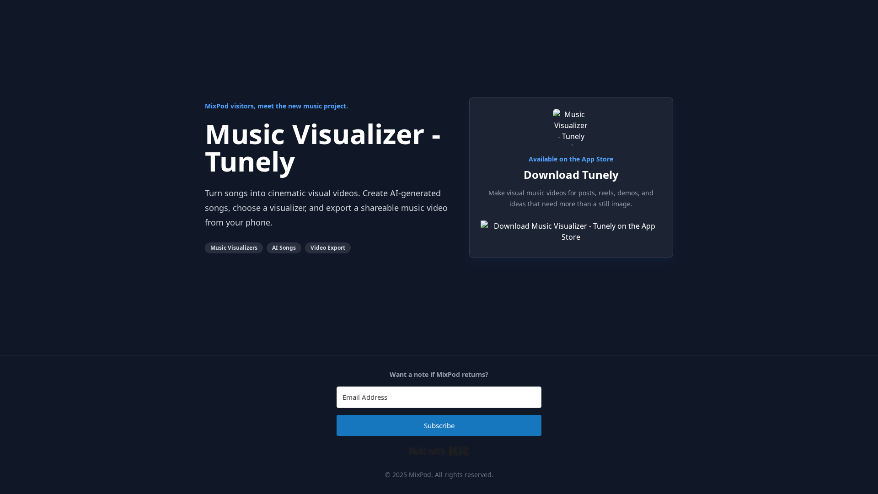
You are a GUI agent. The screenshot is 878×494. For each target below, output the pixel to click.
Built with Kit (439, 451)
